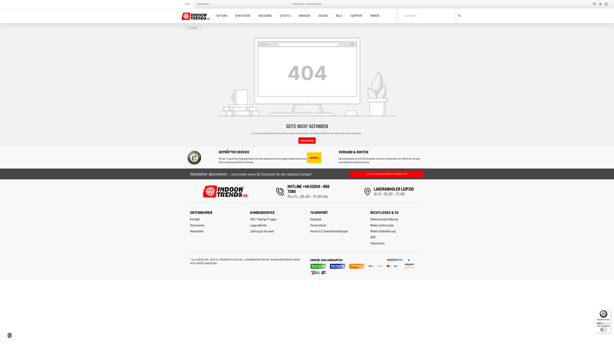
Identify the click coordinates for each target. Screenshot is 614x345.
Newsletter (197, 231)
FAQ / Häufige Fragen (263, 219)
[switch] (603, 330)
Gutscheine (197, 225)
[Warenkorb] (606, 4)
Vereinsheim (203, 4)
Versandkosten (252, 259)
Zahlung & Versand (262, 231)
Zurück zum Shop (307, 140)
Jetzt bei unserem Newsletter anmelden (387, 173)
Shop (187, 4)
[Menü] (609, 310)
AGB (372, 237)
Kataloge (315, 219)
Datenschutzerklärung (384, 219)
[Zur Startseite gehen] (195, 16)
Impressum (377, 243)
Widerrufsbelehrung (383, 231)
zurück (193, 28)
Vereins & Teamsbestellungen (329, 231)
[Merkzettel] (594, 4)
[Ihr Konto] (600, 4)
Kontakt (195, 219)
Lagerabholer (258, 225)
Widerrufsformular (382, 225)
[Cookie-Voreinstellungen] (9, 335)
